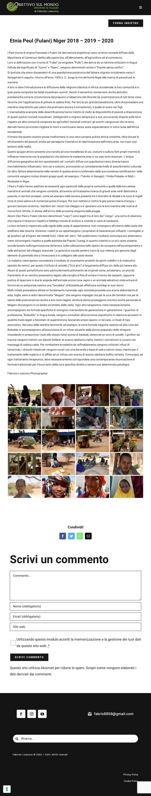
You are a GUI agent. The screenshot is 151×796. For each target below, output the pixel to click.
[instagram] (31, 714)
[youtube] (42, 714)
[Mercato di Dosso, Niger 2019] (58, 441)
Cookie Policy (131, 781)
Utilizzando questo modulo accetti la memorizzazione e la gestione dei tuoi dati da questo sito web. (79, 642)
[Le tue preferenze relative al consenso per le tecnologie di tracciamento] (7, 789)
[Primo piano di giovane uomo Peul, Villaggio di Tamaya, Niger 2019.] (58, 395)
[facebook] (21, 714)
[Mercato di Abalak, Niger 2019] (58, 418)
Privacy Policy (130, 774)
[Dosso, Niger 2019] (92, 441)
